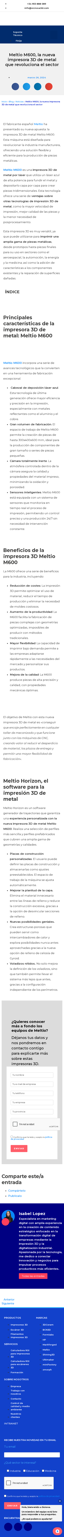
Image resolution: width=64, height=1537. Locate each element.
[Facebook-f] (8, 1527)
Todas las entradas (33, 1276)
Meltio (38, 124)
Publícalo (15, 1195)
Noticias (19, 101)
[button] (54, 35)
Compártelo (16, 1190)
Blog (11, 101)
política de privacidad (49, 1496)
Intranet (11, 1423)
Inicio (4, 101)
